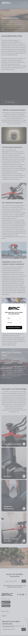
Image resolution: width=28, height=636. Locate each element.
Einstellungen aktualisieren (14, 327)
